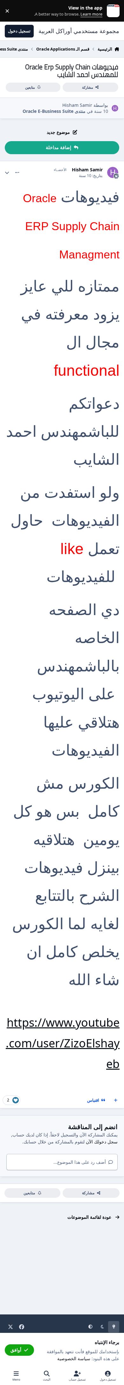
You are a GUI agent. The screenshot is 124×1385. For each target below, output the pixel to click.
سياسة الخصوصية (73, 1358)
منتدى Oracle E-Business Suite (54, 111)
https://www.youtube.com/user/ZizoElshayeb (63, 1043)
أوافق (15, 1350)
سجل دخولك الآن (102, 1142)
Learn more (112, 11)
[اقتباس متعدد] (116, 1100)
